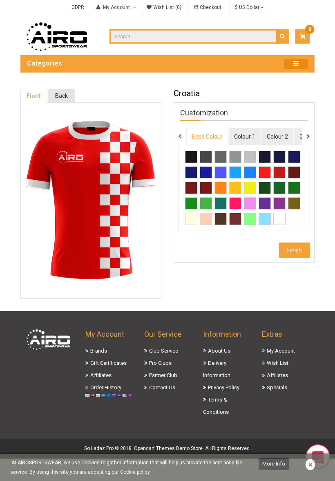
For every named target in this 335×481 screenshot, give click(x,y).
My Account (281, 351)
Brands (98, 351)
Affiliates (101, 375)
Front (33, 96)
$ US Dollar (248, 7)
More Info (273, 464)
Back (61, 96)
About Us (219, 351)
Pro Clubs (160, 363)
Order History (105, 387)
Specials (277, 387)
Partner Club (163, 375)
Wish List (277, 363)
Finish (294, 250)
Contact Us (162, 387)
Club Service (163, 351)
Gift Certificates (108, 363)
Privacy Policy (223, 387)
